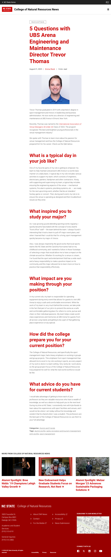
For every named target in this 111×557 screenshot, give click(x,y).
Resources (53, 552)
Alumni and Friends (47, 428)
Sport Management (47, 434)
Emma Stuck (50, 69)
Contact (36, 519)
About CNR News (40, 514)
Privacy (44, 552)
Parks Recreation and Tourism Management (63, 431)
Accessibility (35, 552)
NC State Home (10, 2)
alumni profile (40, 431)
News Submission (62, 523)
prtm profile (34, 434)
